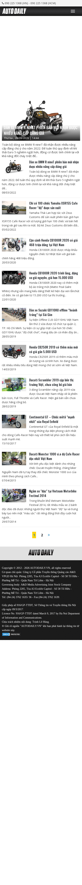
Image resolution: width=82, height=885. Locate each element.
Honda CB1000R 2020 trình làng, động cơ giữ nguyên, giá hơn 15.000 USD (53, 275)
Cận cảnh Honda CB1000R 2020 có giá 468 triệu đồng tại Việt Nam (53, 242)
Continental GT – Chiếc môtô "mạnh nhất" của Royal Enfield (52, 419)
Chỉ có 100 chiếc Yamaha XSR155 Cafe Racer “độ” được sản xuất (53, 205)
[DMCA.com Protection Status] (11, 633)
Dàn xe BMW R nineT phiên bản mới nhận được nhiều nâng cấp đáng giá (54, 164)
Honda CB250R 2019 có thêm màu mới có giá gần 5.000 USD (53, 349)
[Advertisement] (41, 57)
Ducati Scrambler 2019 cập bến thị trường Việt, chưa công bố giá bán (51, 382)
